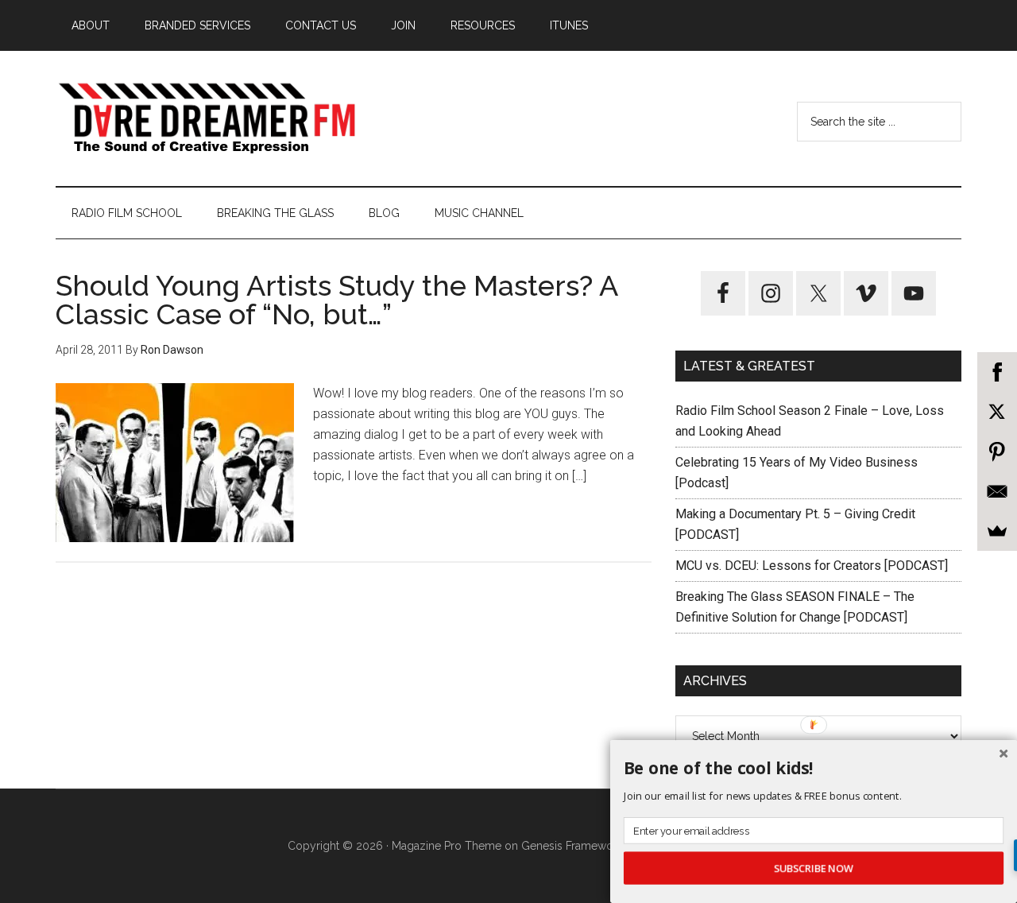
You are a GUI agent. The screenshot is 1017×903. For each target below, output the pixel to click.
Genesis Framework (572, 845)
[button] (813, 769)
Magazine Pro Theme (446, 845)
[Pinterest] (997, 451)
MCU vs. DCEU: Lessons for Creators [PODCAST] (811, 565)
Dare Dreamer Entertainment (207, 118)
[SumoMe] (997, 531)
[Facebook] (997, 372)
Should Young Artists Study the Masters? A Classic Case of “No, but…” (336, 300)
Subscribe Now (813, 868)
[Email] (997, 491)
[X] (997, 412)
